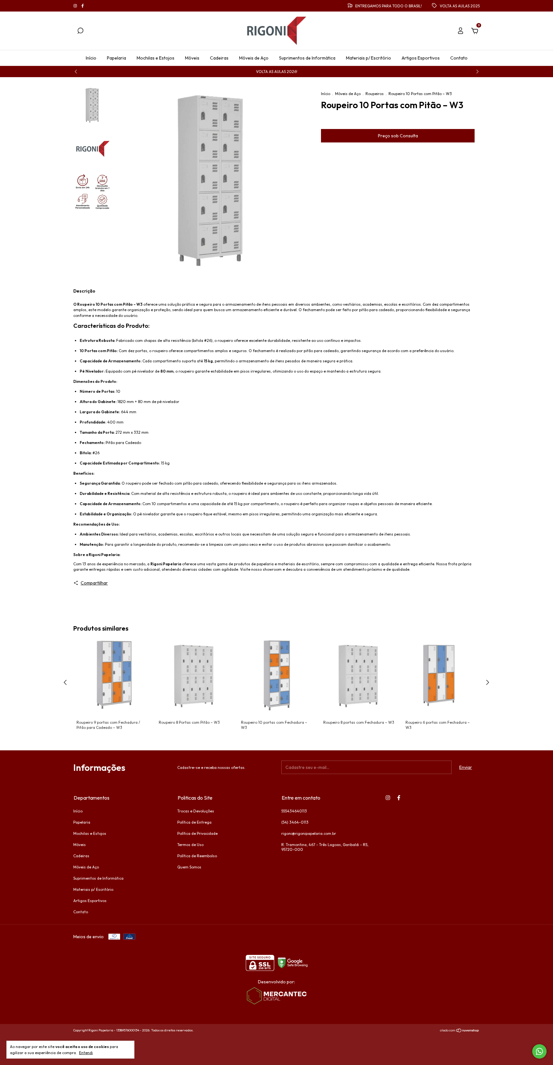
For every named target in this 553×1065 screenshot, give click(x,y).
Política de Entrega (194, 822)
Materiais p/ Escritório (368, 58)
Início (91, 58)
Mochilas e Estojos (155, 58)
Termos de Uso (190, 844)
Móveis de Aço (253, 58)
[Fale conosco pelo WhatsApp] (539, 1051)
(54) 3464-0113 (295, 822)
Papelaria (116, 58)
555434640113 (294, 811)
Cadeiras (219, 58)
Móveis (192, 58)
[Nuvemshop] (460, 1031)
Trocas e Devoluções (195, 811)
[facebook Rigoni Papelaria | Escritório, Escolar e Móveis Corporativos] (82, 6)
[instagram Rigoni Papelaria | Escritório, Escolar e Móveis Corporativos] (75, 6)
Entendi (86, 1052)
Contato (459, 58)
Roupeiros (374, 93)
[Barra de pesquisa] (80, 32)
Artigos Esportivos (421, 58)
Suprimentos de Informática (307, 58)
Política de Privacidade (197, 833)
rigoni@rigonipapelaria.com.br (308, 833)
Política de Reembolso (197, 855)
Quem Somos (189, 867)
